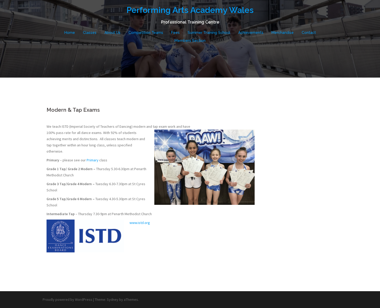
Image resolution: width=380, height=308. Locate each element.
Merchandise (282, 33)
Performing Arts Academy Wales (190, 10)
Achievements (250, 33)
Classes (89, 33)
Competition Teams (145, 33)
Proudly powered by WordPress (67, 299)
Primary (92, 160)
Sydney (112, 299)
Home (69, 33)
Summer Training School (209, 33)
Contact (309, 33)
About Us (112, 33)
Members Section (190, 41)
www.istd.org (140, 222)
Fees (175, 33)
